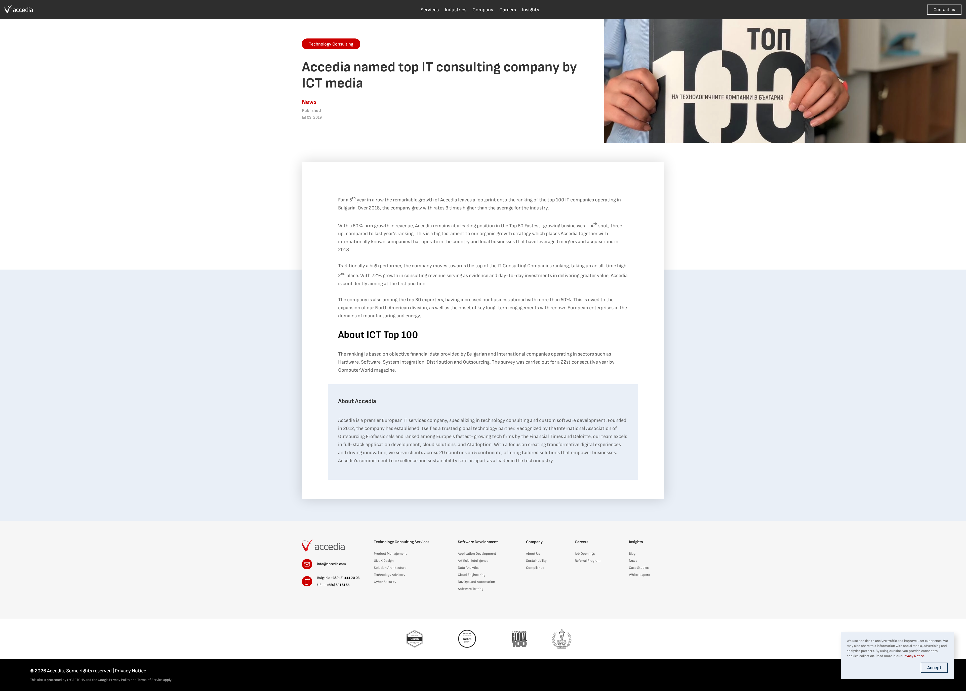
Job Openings (585, 553)
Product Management (390, 553)
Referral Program (587, 560)
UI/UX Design (384, 560)
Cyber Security (385, 582)
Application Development (477, 553)
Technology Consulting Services (401, 542)
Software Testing (470, 589)
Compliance (535, 568)
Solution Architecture (390, 568)
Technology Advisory (389, 575)
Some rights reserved (89, 671)
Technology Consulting (331, 44)
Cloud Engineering (471, 575)
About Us (533, 553)
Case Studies (639, 568)
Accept (934, 667)
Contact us (944, 9)
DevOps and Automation (476, 582)
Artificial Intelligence (473, 560)
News (633, 560)
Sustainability (536, 560)
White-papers (639, 575)
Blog (632, 553)
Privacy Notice (130, 671)
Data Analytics (468, 568)
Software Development (478, 542)
